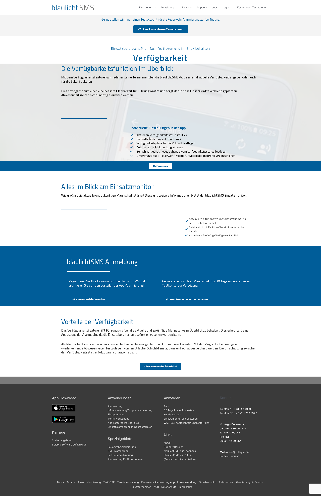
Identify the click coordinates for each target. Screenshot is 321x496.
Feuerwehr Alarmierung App (158, 482)
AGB (156, 486)
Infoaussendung (186, 482)
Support (202, 7)
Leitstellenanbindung (120, 455)
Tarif (166, 406)
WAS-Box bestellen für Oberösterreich (186, 422)
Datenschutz (168, 486)
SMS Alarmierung (118, 451)
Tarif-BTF (109, 482)
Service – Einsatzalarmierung (83, 482)
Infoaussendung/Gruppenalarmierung (130, 410)
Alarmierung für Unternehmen (125, 459)
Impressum (185, 486)
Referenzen (226, 482)
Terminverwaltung (118, 418)
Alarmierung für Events (249, 482)
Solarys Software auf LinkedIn (69, 444)
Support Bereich (173, 446)
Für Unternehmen (140, 486)
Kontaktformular (229, 456)
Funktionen (145, 7)
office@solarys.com (237, 452)
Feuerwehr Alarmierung (122, 446)
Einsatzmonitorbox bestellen (181, 418)
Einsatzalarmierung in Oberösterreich (130, 426)
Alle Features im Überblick (123, 422)
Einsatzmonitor (117, 414)
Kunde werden (172, 414)
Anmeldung (167, 7)
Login (226, 7)
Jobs (215, 7)
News (185, 7)
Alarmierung (115, 406)
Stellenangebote (62, 440)
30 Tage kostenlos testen (179, 410)
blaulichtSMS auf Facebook (180, 451)
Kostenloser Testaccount (252, 7)
